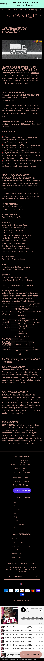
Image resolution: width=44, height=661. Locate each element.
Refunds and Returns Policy (22, 546)
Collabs (16, 520)
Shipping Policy (17, 542)
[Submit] (26, 344)
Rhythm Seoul (32, 659)
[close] (30, 304)
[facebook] (17, 350)
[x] (20, 350)
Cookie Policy (16, 557)
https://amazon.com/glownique (15, 158)
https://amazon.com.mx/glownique (17, 150)
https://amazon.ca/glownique (14, 142)
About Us (17, 502)
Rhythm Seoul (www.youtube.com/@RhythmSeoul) (13, 659)
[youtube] (20, 354)
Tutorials (17, 509)
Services (17, 506)
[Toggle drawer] (3, 16)
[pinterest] (27, 350)
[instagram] (23, 350)
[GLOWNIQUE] (22, 16)
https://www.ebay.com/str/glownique (20, 166)
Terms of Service (18, 550)
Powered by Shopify (22, 601)
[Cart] (41, 16)
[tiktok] (24, 354)
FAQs (15, 517)
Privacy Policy (17, 553)
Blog (15, 513)
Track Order (16, 539)
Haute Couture (19, 524)
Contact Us (18, 528)
